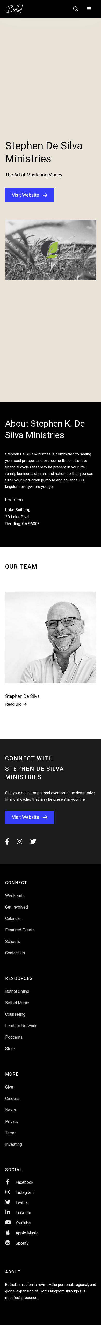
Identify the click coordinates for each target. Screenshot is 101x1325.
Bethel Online (17, 991)
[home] (17, 7)
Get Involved (16, 907)
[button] (89, 9)
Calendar (13, 918)
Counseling (15, 1014)
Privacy (12, 1121)
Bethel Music (17, 1002)
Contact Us (15, 952)
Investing (13, 1144)
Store (10, 1048)
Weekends (15, 895)
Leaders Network (21, 1025)
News (10, 1110)
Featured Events (20, 930)
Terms (11, 1132)
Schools (12, 941)
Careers (12, 1098)
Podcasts (14, 1037)
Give (9, 1087)
